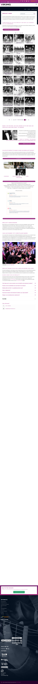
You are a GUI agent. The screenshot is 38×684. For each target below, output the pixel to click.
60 (26, 119)
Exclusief (4, 631)
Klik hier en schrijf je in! (19, 592)
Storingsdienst (3, 601)
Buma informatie (4, 605)
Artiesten (4, 621)
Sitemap (2, 613)
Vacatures (2, 609)
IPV (1, 607)
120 (28, 119)
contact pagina (13, 279)
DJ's (3, 630)
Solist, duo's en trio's (6, 632)
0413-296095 (18, 682)
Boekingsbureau (3, 608)
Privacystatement (4, 611)
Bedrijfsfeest (4, 624)
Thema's (4, 634)
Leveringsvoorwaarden (5, 604)
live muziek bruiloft (19, 280)
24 (24, 119)
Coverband (4, 627)
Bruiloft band (4, 625)
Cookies (2, 612)
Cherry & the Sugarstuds (10, 264)
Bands (3, 623)
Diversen (4, 628)
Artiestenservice (4, 602)
